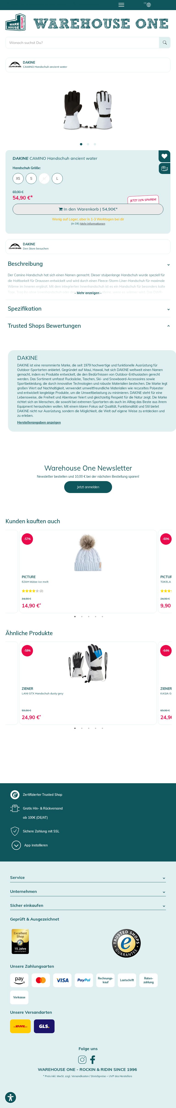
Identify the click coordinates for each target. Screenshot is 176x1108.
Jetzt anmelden (88, 487)
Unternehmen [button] (23, 891)
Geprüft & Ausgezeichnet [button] (34, 919)
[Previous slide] (13, 109)
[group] (92, 794)
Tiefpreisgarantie (89, 4)
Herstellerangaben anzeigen (39, 422)
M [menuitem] (44, 178)
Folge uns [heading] (88, 1048)
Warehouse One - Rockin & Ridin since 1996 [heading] (87, 1069)
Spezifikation (24, 308)
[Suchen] (164, 42)
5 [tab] (102, 616)
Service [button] (17, 877)
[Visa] (62, 980)
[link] (88, 571)
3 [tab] (95, 144)
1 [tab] (81, 144)
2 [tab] (88, 144)
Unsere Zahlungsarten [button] (32, 966)
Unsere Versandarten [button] (31, 1012)
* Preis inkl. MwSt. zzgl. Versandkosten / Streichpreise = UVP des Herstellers (87, 1076)
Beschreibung (25, 263)
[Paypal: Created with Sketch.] (84, 980)
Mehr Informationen (92, 223)
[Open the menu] (121, 4)
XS (18, 178)
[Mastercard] (41, 980)
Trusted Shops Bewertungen (44, 325)
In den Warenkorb (90, 209)
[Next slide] (162, 109)
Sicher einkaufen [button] (26, 905)
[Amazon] (19, 980)
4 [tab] (95, 616)
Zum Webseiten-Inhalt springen (23, 2)
